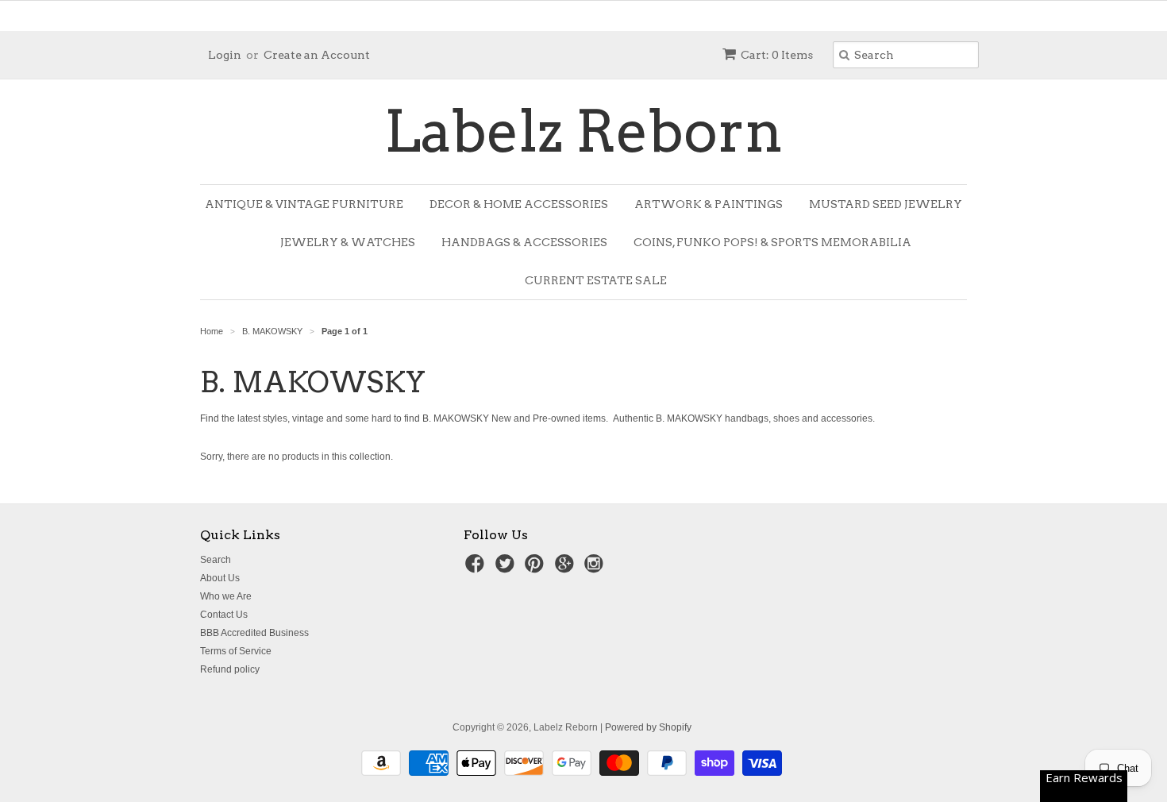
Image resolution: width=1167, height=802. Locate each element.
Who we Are (226, 596)
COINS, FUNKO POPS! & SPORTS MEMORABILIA (772, 242)
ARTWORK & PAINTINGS (708, 204)
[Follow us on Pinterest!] (537, 568)
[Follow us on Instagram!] (596, 568)
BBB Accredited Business (254, 632)
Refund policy (230, 669)
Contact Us (224, 614)
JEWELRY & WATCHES (347, 242)
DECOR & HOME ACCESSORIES (518, 204)
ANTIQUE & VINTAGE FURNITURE (304, 204)
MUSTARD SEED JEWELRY (885, 204)
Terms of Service (236, 651)
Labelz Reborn (584, 131)
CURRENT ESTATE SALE (596, 280)
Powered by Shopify (648, 727)
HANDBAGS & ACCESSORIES (524, 242)
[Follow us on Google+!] (567, 568)
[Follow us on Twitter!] (507, 568)
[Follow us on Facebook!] (477, 568)
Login (224, 54)
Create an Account (317, 54)
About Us (220, 578)
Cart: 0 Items (777, 54)
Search (215, 559)
